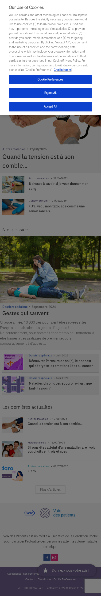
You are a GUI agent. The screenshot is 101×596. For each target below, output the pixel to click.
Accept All (50, 106)
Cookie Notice (63, 70)
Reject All (50, 93)
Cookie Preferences (50, 79)
